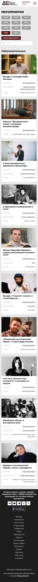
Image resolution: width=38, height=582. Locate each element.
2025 (16, 17)
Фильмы (19, 517)
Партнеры (19, 552)
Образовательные (11, 38)
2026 (6, 17)
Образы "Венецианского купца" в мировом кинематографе (15, 124)
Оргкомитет (19, 546)
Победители (19, 528)
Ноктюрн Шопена (29, 430)
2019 (6, 27)
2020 (26, 22)
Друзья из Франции (28, 217)
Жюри (19, 531)
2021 (16, 22)
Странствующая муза (27, 173)
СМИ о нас (19, 555)
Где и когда (19, 522)
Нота (33, 262)
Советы (19, 549)
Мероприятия (19, 534)
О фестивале (19, 525)
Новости (19, 537)
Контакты (19, 558)
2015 (16, 33)
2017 (26, 27)
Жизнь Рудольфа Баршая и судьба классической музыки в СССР (19, 252)
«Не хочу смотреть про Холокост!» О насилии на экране (16, 381)
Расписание (19, 519)
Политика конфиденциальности (19, 569)
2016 (6, 33)
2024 (26, 17)
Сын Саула (31, 306)
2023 (6, 22)
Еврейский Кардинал (27, 475)
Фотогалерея (19, 540)
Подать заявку (19, 543)
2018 (16, 27)
